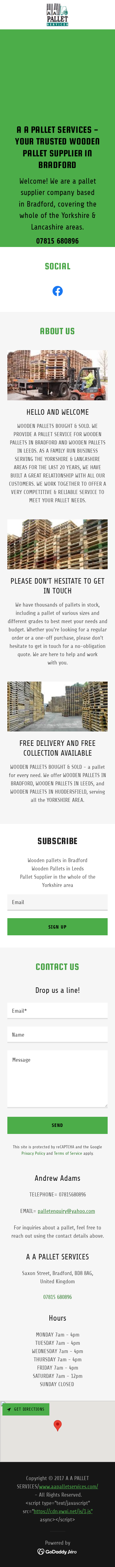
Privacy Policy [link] (33, 1153)
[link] (57, 14)
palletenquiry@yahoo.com (66, 1211)
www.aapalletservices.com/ (68, 1486)
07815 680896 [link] (57, 241)
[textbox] (57, 902)
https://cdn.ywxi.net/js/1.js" (63, 1511)
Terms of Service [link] (68, 1153)
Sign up (57, 927)
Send (57, 1125)
